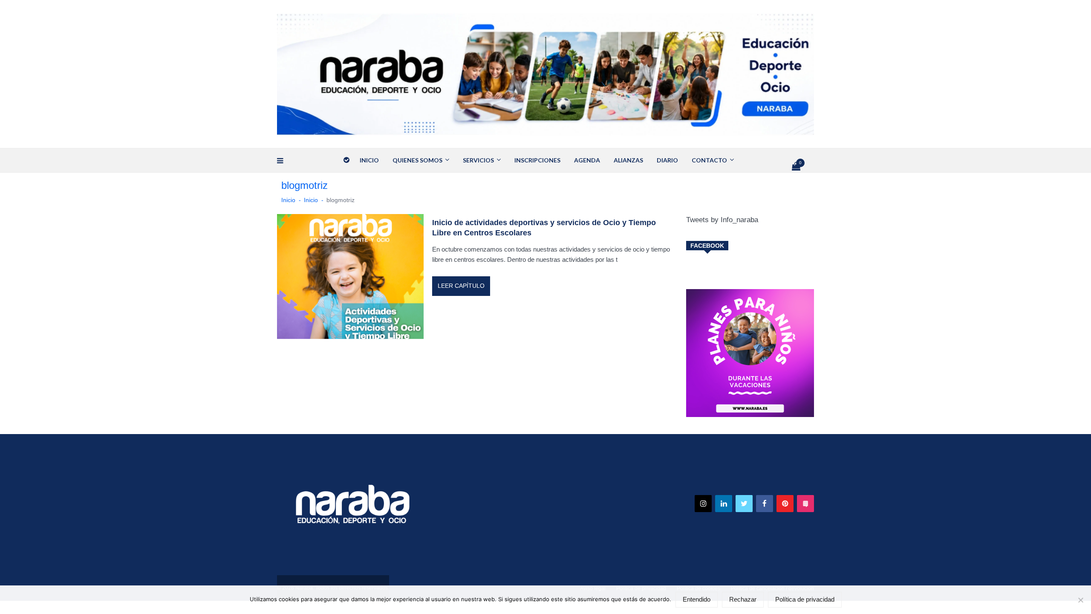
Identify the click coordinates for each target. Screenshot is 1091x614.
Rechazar (742, 599)
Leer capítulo (461, 285)
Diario (667, 160)
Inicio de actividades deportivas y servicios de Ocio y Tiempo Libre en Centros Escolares (544, 227)
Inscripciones (537, 160)
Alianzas (628, 160)
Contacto (709, 160)
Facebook (707, 246)
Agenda (587, 160)
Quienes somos (417, 160)
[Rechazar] (1080, 600)
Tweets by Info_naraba (722, 220)
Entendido (696, 599)
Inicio (369, 160)
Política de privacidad (804, 599)
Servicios (478, 160)
